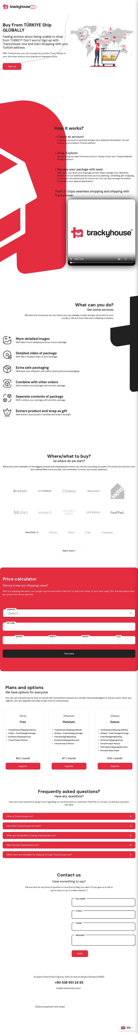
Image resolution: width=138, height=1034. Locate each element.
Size (119, 636)
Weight (19, 636)
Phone (79, 923)
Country (11, 609)
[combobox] (69, 613)
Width (52, 636)
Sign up (12, 66)
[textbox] (69, 613)
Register (23, 766)
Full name (80, 899)
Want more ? (69, 550)
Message (80, 935)
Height (85, 636)
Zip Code (11, 623)
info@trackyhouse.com (67, 988)
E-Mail (79, 911)
